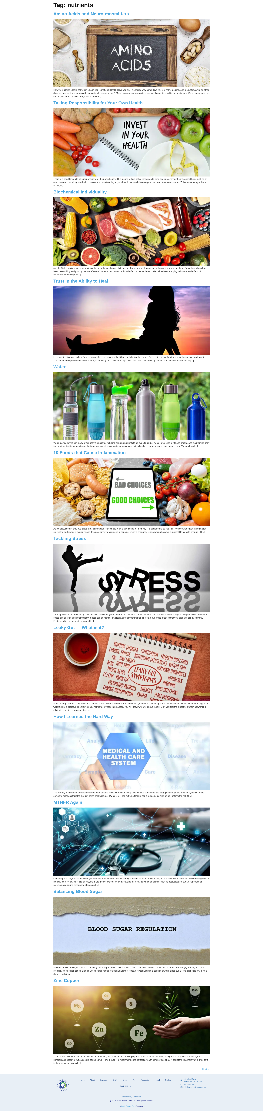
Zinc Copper (66, 980)
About (92, 1080)
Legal (157, 1080)
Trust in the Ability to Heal (80, 281)
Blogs (125, 1080)
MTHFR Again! (68, 802)
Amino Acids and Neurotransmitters (91, 13)
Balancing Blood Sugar (77, 891)
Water (59, 366)
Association (145, 1080)
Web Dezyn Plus (128, 1106)
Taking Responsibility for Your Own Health (98, 102)
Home (82, 1080)
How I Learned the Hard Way (83, 716)
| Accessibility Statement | (131, 1097)
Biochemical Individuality (80, 191)
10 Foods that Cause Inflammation (89, 452)
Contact (168, 1080)
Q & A (115, 1080)
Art (134, 1080)
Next (206, 1069)
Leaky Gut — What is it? (78, 627)
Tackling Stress (69, 538)
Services (103, 1080)
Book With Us (125, 1086)
